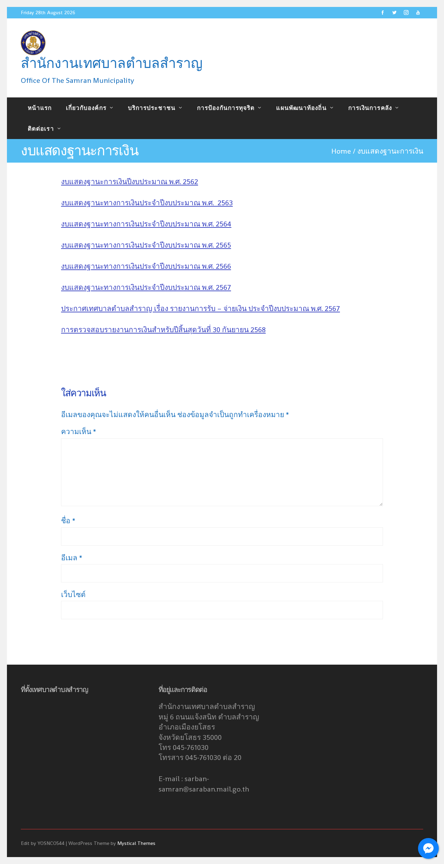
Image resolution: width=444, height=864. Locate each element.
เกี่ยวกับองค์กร (86, 107)
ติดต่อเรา (41, 128)
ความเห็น (78, 431)
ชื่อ (68, 520)
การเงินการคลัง (370, 107)
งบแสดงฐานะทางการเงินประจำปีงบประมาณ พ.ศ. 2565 (146, 245)
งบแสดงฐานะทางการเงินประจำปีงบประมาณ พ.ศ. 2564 (146, 223)
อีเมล (71, 557)
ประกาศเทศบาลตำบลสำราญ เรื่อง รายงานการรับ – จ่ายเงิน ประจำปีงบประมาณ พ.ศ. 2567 (200, 308)
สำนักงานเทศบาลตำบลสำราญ (112, 63)
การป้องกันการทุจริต (226, 107)
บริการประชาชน (152, 107)
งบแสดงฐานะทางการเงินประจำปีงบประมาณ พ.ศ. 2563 (147, 202)
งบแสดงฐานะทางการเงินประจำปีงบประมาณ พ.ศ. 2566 (146, 266)
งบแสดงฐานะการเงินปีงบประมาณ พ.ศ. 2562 (129, 181)
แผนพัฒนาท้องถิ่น (301, 107)
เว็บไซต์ (73, 594)
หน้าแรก (40, 107)
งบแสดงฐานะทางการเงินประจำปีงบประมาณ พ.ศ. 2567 (146, 287)
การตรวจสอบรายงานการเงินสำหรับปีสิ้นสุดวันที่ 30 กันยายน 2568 (163, 329)
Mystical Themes (136, 843)
